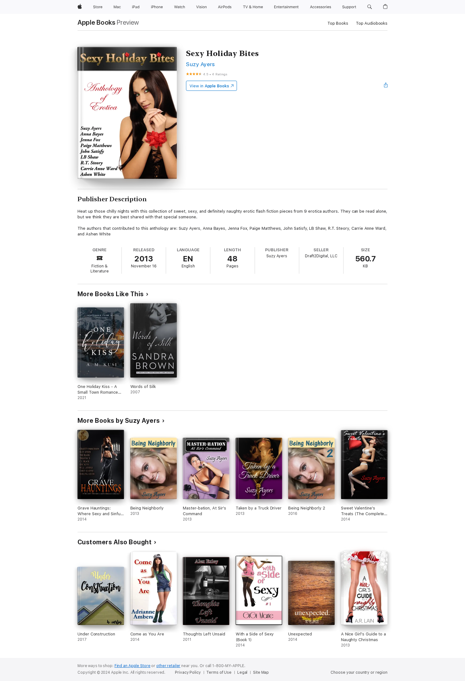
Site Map (261, 672)
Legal (242, 672)
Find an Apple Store (133, 666)
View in (209, 86)
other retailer (168, 666)
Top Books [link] (337, 23)
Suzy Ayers (200, 64)
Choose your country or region (359, 672)
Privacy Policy (188, 672)
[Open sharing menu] (386, 86)
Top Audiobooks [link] (372, 23)
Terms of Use (219, 672)
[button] (370, 7)
